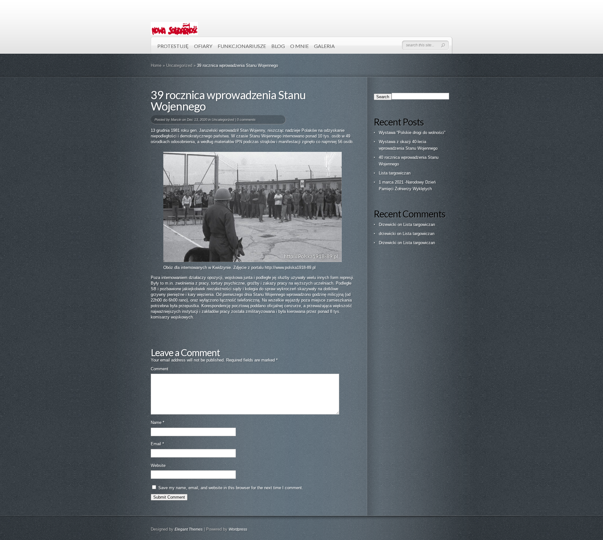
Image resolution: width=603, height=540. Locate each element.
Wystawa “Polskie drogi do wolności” (412, 132)
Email (157, 443)
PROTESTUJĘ (173, 46)
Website (158, 465)
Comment (159, 368)
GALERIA (324, 46)
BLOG (278, 46)
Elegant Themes (189, 529)
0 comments (246, 119)
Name (157, 422)
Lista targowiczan (394, 173)
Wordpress (238, 529)
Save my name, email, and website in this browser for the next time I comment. (230, 487)
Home (156, 65)
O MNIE (299, 46)
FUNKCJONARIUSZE (242, 46)
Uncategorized (179, 65)
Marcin (176, 119)
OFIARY (203, 46)
